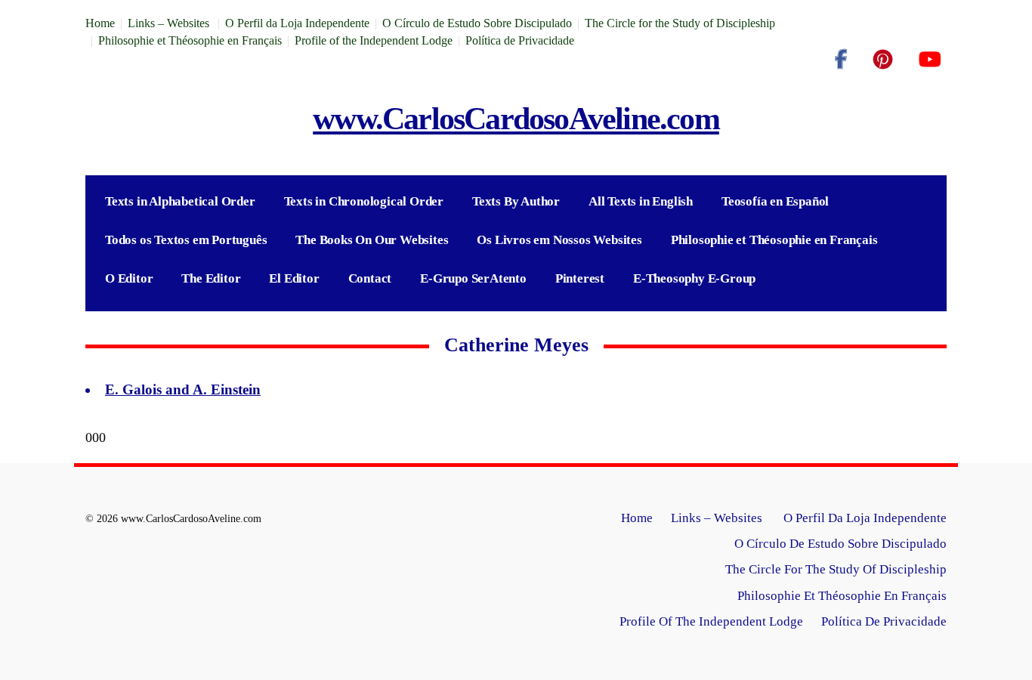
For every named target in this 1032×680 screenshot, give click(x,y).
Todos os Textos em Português (186, 240)
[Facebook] (841, 60)
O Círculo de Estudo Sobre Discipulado (477, 23)
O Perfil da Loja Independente (297, 23)
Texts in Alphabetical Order (180, 201)
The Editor (210, 278)
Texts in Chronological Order (363, 201)
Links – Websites (170, 23)
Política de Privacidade (519, 40)
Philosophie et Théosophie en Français (190, 40)
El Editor (294, 278)
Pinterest (579, 278)
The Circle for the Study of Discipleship (680, 23)
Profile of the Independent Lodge (374, 40)
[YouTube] (930, 60)
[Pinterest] (882, 60)
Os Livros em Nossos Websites (559, 240)
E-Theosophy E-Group (694, 278)
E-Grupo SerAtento (473, 278)
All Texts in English (641, 201)
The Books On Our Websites (371, 240)
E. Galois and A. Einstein (183, 389)
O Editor (129, 278)
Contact (370, 278)
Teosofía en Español (775, 201)
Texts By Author (516, 201)
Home (100, 23)
